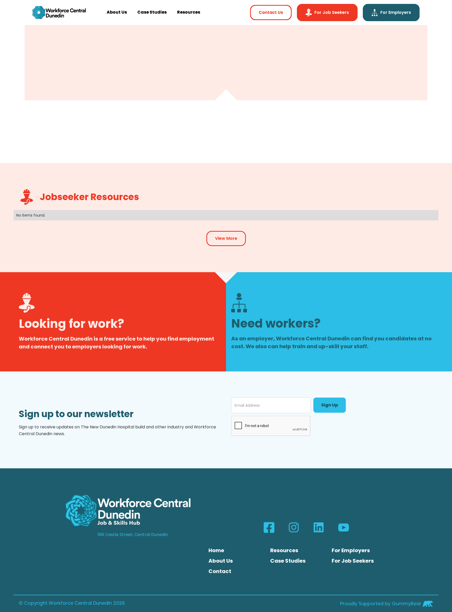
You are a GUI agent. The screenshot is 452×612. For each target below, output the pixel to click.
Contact (219, 571)
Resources (188, 12)
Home (216, 550)
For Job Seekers (353, 560)
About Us (117, 12)
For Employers (351, 550)
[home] (59, 12)
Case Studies (152, 12)
